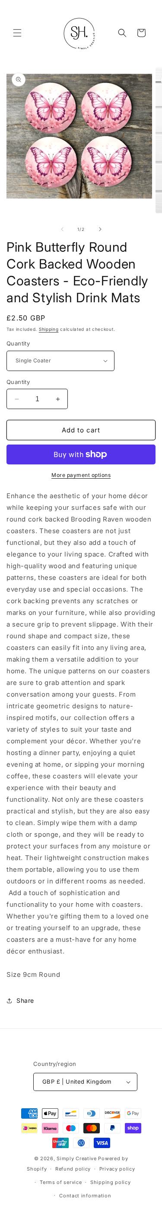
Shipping (49, 329)
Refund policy (73, 1169)
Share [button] (25, 1000)
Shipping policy (110, 1182)
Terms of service (61, 1182)
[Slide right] (100, 229)
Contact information (85, 1196)
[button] (17, 32)
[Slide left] (62, 229)
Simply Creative (77, 1158)
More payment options (81, 475)
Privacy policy (117, 1169)
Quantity (18, 343)
